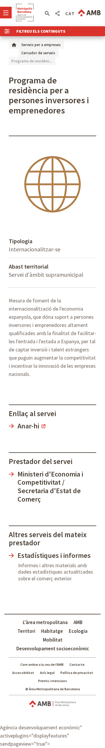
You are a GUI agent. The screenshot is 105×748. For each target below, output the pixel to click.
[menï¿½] (6, 12)
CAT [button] (70, 13)
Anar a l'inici (25, 12)
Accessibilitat (23, 672)
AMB (78, 622)
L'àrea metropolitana (45, 622)
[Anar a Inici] (14, 44)
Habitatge (52, 631)
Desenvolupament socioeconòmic (52, 648)
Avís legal (47, 672)
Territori (26, 631)
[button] (47, 13)
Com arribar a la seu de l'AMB (42, 664)
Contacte (77, 664)
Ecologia (78, 631)
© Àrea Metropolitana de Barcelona (52, 689)
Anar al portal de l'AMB (89, 13)
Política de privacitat (76, 672)
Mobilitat (52, 640)
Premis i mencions (52, 681)
